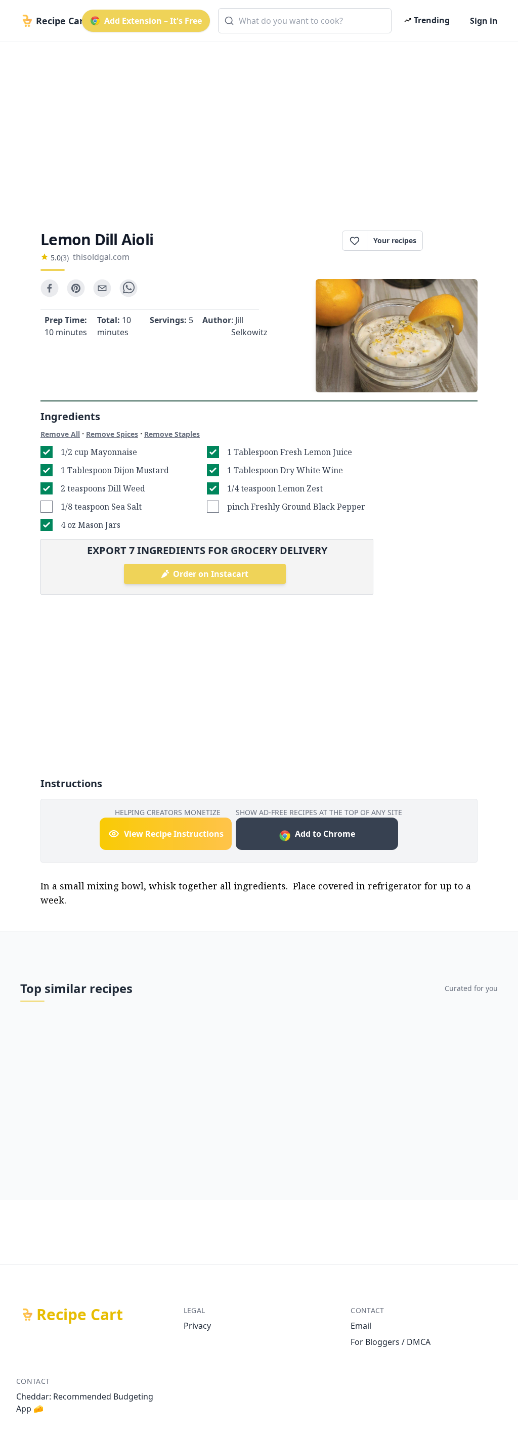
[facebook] (49, 288)
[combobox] (305, 20)
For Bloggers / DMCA (390, 1341)
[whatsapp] (128, 288)
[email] (102, 288)
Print (455, 240)
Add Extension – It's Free (153, 20)
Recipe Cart (79, 1314)
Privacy (197, 1325)
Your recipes (394, 240)
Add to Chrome (325, 833)
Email (361, 1325)
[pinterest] (76, 288)
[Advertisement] (259, 127)
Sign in (484, 20)
